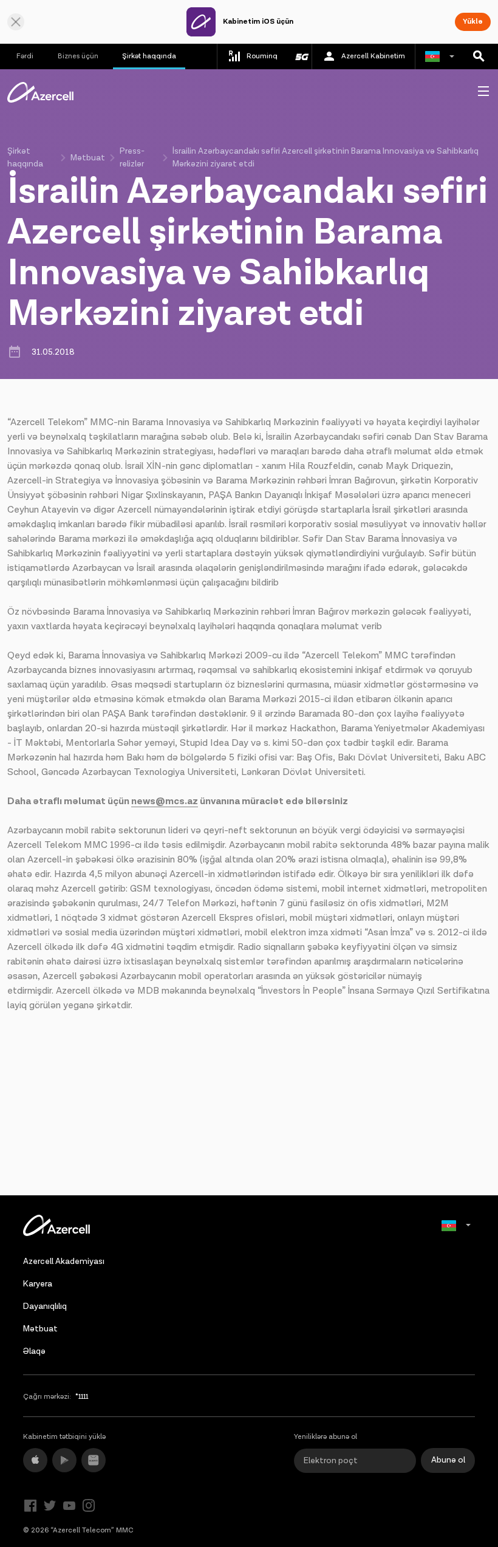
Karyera (37, 1284)
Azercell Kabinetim (373, 56)
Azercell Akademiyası (63, 1261)
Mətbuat (87, 157)
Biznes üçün (78, 56)
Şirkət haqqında (149, 56)
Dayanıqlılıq (45, 1306)
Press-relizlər (132, 157)
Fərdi (24, 56)
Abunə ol (448, 1460)
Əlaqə (34, 1351)
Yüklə (473, 21)
